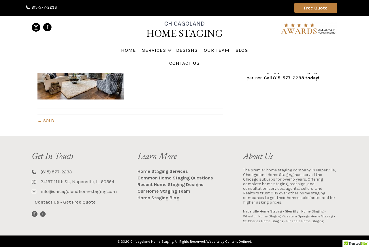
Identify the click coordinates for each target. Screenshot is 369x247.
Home (128, 50)
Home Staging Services (163, 171)
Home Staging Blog (158, 197)
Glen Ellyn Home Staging (304, 211)
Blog (242, 50)
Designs (187, 50)
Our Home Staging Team (164, 191)
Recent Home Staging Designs (171, 184)
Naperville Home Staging (262, 211)
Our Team (216, 50)
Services (154, 50)
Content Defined (238, 242)
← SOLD (45, 120)
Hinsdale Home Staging (304, 221)
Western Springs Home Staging (308, 216)
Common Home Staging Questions (175, 178)
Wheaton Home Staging (261, 216)
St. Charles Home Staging (263, 221)
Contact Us (184, 63)
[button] (169, 50)
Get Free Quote (79, 202)
